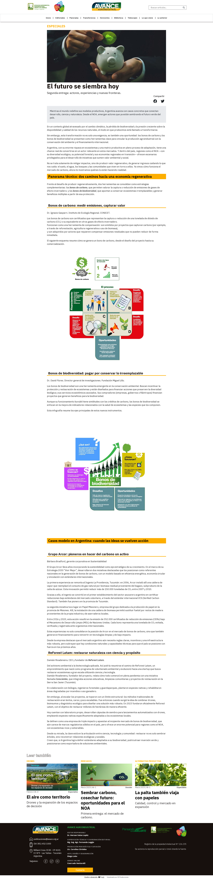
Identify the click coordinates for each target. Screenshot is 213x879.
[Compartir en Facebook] (155, 101)
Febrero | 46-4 (32, 792)
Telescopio (132, 18)
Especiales (56, 26)
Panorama (74, 18)
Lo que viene (147, 18)
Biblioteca (118, 18)
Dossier (128, 787)
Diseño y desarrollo (91, 877)
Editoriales (60, 18)
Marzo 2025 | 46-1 (88, 787)
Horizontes (105, 18)
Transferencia (89, 18)
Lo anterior (162, 18)
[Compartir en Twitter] (162, 101)
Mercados (86, 761)
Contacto (80, 870)
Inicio (48, 18)
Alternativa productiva (148, 761)
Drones (30, 761)
